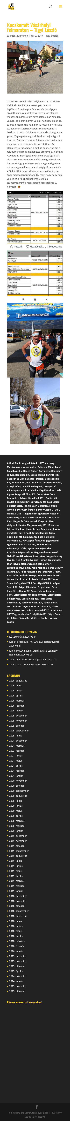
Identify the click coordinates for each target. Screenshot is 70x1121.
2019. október (16, 845)
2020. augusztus (18, 795)
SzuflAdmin (21, 35)
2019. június (16, 865)
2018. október (16, 905)
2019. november (18, 840)
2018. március (17, 941)
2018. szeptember (19, 910)
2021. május (15, 760)
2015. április (16, 971)
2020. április (16, 815)
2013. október (16, 991)
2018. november (18, 901)
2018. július (15, 921)
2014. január (16, 981)
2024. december (18, 740)
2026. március (17, 700)
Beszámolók (51, 35)
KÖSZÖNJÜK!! (16, 636)
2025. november (18, 720)
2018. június (16, 926)
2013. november (18, 986)
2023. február (16, 750)
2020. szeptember (19, 790)
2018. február (16, 946)
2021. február (16, 770)
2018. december (18, 896)
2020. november (18, 780)
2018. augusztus (18, 916)
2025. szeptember (19, 730)
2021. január (16, 775)
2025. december (18, 715)
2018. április (16, 936)
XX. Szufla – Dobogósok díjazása (26, 659)
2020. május (15, 810)
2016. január (16, 951)
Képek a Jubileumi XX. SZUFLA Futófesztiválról (34, 641)
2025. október (16, 725)
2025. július (15, 735)
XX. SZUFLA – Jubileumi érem (24, 664)
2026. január (16, 710)
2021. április (16, 765)
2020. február (16, 825)
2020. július (15, 800)
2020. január (16, 830)
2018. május (15, 930)
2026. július (15, 685)
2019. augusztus (18, 855)
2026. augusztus (18, 680)
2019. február (16, 885)
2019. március (17, 880)
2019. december (18, 835)
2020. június (16, 805)
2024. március (17, 745)
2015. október (16, 966)
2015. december (18, 956)
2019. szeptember (19, 850)
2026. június (16, 690)
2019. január (16, 890)
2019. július (15, 860)
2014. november (18, 976)
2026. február (16, 705)
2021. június (16, 755)
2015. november (18, 961)
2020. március (17, 820)
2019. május (15, 870)
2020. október (16, 785)
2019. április (16, 876)
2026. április (16, 695)
